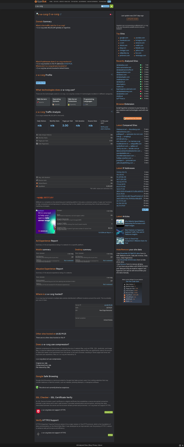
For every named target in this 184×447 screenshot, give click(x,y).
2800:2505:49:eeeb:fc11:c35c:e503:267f (131, 191)
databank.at (121, 82)
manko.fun (120, 87)
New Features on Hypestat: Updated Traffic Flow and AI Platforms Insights (134, 232)
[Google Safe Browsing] (37, 387)
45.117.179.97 (121, 206)
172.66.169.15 (121, 184)
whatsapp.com (141, 56)
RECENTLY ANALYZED (65, 1)
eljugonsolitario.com (123, 72)
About (100, 445)
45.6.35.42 (120, 175)
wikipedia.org (124, 53)
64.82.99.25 (68, 64)
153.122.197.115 (122, 182)
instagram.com (141, 40)
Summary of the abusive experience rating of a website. (54, 273)
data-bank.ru (121, 84)
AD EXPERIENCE (82, 1)
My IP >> (145, 209)
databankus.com (122, 65)
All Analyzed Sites (82, 445)
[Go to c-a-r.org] (60, 14)
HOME (50, 1)
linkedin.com (140, 48)
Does (52, 344)
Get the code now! (132, 281)
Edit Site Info (40, 83)
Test (111, 435)
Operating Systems (57, 100)
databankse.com (122, 94)
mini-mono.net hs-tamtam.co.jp (128, 141)
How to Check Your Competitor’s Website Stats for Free (136, 241)
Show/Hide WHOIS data (128, 260)
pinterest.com (125, 56)
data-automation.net (124, 67)
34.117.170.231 (121, 201)
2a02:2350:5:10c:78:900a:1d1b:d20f (129, 199)
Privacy (95, 445)
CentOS (57, 104)
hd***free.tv (121, 99)
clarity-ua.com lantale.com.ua (128, 149)
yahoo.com (139, 50)
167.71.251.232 (121, 179)
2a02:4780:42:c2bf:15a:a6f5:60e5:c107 (130, 196)
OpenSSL (73, 104)
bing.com (123, 48)
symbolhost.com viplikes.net (127, 146)
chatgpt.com (124, 50)
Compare (106, 6)
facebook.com (125, 40)
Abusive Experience (49, 269)
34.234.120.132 (122, 203)
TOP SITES (55, 1)
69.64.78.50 (121, 194)
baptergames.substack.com (126, 89)
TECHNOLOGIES (102, 1)
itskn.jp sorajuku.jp (124, 137)
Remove (123, 264)
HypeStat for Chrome (133, 118)
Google (47, 376)
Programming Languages (89, 100)
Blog (90, 445)
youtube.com (140, 38)
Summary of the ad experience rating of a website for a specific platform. (60, 245)
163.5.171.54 (121, 189)
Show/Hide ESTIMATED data (130, 253)
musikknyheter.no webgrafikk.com (129, 144)
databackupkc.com (123, 77)
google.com (124, 38)
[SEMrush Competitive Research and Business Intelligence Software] (44, 198)
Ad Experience (47, 241)
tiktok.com (123, 45)
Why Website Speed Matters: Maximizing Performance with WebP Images (135, 223)
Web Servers (42, 99)
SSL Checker (54, 397)
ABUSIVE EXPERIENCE (92, 1)
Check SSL (109, 412)
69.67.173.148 (121, 187)
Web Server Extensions (72, 100)
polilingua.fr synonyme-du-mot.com (130, 134)
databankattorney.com (124, 91)
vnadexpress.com (123, 79)
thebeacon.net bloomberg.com (128, 129)
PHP (87, 104)
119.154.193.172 (122, 172)
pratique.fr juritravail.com (126, 160)
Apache (41, 102)
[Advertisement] (74, 45)
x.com (122, 43)
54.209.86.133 (121, 177)
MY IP (109, 1)
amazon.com (140, 43)
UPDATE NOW (132, 19)
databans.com (122, 75)
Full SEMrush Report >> (106, 232)
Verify (47, 420)
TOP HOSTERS (74, 1)
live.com (138, 53)
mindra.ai (120, 96)
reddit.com (139, 45)
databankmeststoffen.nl (125, 70)
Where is (49, 294)
